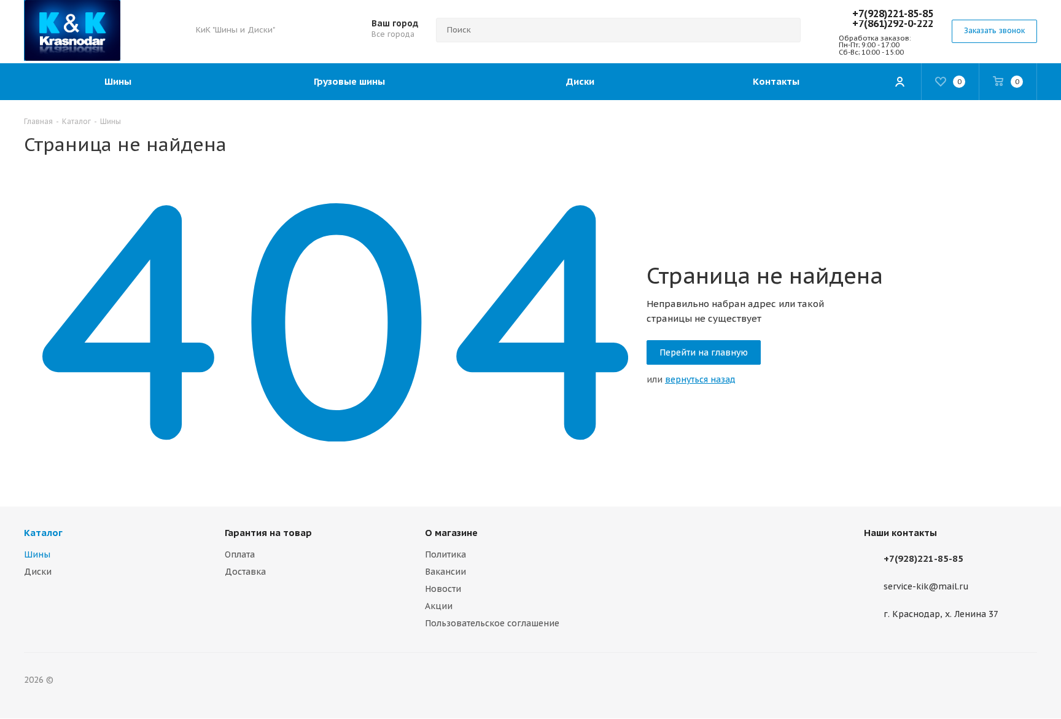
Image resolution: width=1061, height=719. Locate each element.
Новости (443, 588)
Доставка (245, 571)
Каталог (43, 532)
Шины (37, 554)
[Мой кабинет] (899, 81)
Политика (445, 554)
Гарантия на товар (268, 532)
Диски (38, 571)
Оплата (240, 554)
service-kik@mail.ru (926, 587)
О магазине (451, 532)
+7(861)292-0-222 (892, 23)
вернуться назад (700, 379)
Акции (439, 606)
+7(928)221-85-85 (892, 13)
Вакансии (445, 571)
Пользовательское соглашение (492, 623)
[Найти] (786, 30)
